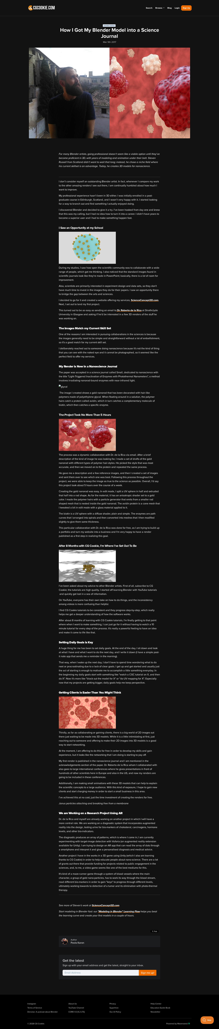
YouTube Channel (76, 1008)
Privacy (113, 1004)
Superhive (114, 1008)
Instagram (31, 1004)
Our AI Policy (115, 1012)
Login (177, 8)
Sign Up (186, 8)
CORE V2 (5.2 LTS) (76, 1012)
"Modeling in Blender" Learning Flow (119, 911)
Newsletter (155, 1012)
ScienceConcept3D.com (144, 300)
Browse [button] (159, 8)
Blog (169, 8)
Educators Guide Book (160, 1008)
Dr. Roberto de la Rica (129, 310)
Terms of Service (34, 1008)
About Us (72, 1004)
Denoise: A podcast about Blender (42, 1012)
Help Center (156, 1004)
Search (149, 8)
